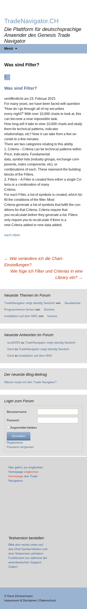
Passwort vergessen (20, 447)
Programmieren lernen (19, 309)
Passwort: (13, 420)
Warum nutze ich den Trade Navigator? (30, 382)
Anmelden (18, 436)
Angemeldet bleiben (23, 427)
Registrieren (15, 442)
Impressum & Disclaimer (20, 600)
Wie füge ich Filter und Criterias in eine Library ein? (46, 274)
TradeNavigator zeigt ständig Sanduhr (29, 303)
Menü (8, 48)
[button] (43, 82)
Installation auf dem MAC (21, 316)
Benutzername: (17, 411)
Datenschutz (47, 600)
